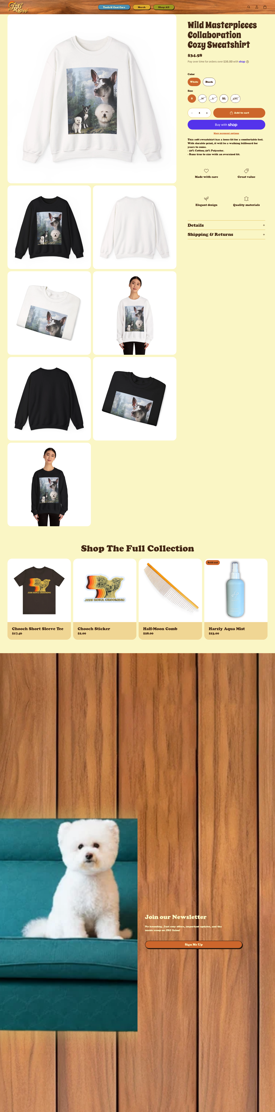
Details (196, 225)
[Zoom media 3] (134, 227)
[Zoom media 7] (134, 398)
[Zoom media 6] (49, 398)
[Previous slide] (13, 590)
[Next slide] (65, 590)
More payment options (226, 133)
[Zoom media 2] (49, 227)
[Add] (130, 616)
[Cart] (265, 7)
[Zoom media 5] (134, 313)
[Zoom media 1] (91, 98)
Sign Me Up (194, 944)
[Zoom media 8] (49, 484)
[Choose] (65, 616)
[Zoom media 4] (49, 313)
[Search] (249, 7)
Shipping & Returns (210, 234)
